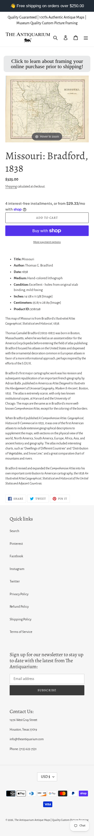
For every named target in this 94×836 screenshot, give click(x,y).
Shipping (11, 186)
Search (14, 531)
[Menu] (86, 37)
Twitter (15, 581)
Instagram (17, 569)
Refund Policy (19, 606)
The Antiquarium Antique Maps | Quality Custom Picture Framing (51, 819)
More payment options (47, 242)
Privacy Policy (19, 594)
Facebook (16, 556)
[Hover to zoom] (47, 108)
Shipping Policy (20, 619)
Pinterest (16, 543)
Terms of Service (21, 632)
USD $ (45, 777)
